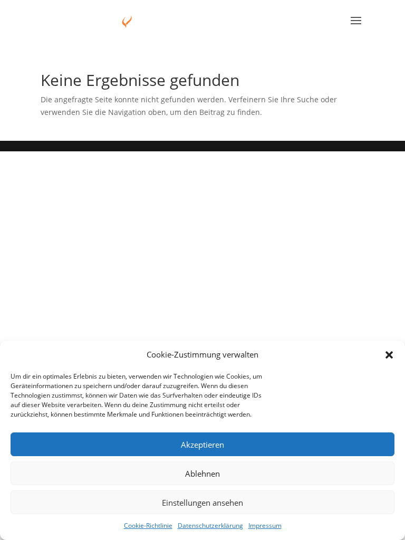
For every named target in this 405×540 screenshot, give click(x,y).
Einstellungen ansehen (202, 502)
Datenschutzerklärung (210, 525)
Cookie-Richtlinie (148, 525)
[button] (389, 355)
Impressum (265, 525)
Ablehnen (202, 473)
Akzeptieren (202, 444)
